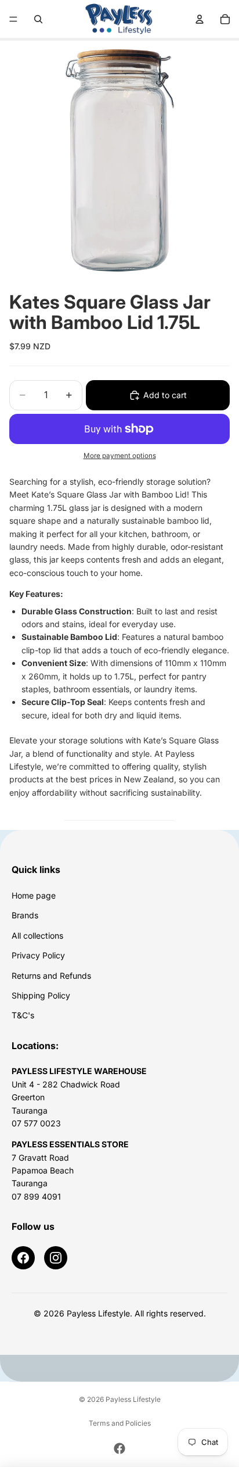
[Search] (38, 19)
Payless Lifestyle (133, 1399)
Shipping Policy (41, 995)
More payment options (120, 456)
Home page (34, 895)
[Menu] (13, 19)
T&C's (23, 1015)
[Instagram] (55, 1257)
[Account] (199, 19)
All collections (37, 935)
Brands (25, 915)
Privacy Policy (38, 955)
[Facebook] (23, 1257)
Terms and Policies (120, 1423)
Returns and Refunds (51, 976)
